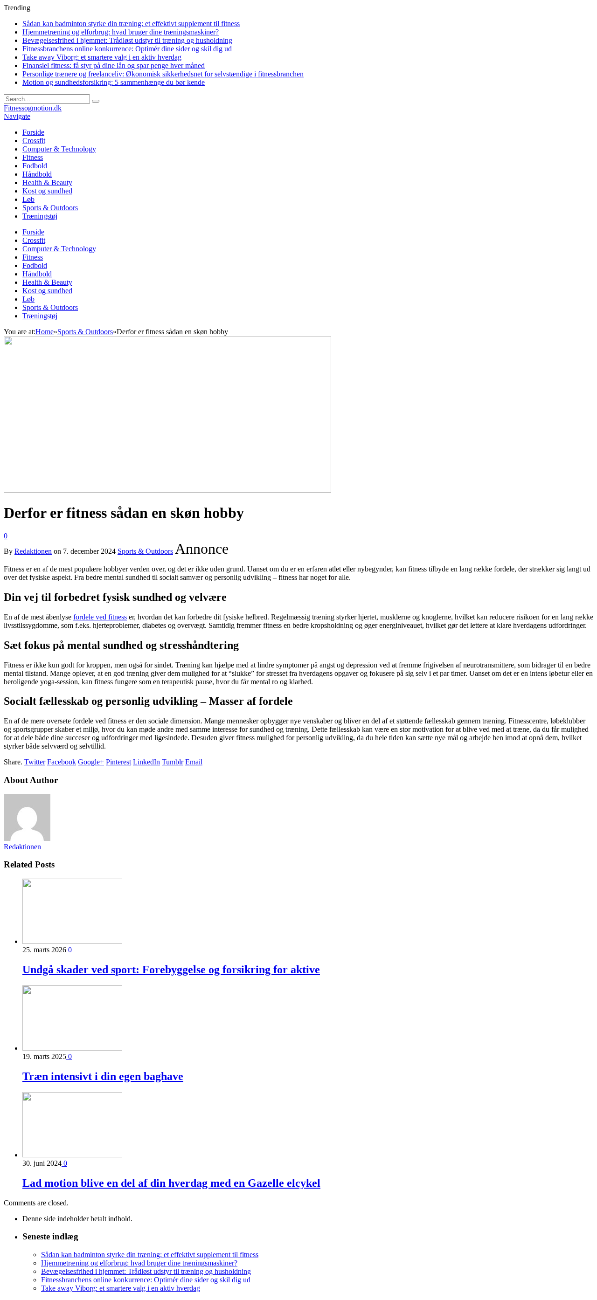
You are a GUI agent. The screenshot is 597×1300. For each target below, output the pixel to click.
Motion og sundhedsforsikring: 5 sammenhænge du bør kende (113, 82)
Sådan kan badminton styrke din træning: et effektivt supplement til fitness (131, 24)
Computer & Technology (59, 149)
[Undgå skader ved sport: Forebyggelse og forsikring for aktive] (72, 941)
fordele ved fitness (100, 617)
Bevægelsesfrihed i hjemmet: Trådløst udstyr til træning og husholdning (127, 40)
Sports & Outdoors (50, 208)
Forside (33, 132)
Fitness (32, 157)
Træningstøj (39, 216)
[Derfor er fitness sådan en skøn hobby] (167, 490)
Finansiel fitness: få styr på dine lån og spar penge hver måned (113, 65)
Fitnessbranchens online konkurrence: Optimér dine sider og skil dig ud (127, 49)
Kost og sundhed (47, 191)
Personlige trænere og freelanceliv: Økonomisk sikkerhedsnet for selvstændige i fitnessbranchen (163, 74)
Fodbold (34, 166)
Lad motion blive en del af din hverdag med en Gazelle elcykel (171, 1183)
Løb (28, 199)
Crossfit (33, 140)
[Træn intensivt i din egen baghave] (72, 1048)
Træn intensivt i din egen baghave (102, 1076)
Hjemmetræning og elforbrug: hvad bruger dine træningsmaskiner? (120, 32)
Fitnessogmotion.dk (33, 108)
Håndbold (37, 174)
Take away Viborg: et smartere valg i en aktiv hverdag (101, 57)
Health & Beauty (47, 182)
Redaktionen (33, 551)
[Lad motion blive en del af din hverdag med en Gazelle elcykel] (72, 1155)
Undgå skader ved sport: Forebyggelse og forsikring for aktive (171, 969)
